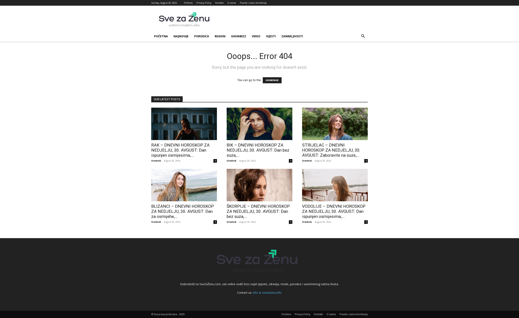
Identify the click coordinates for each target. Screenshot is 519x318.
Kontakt (219, 2)
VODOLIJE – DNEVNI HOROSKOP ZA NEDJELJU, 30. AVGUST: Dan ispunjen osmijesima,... (334, 211)
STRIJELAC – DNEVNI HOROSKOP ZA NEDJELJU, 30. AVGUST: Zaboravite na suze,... (331, 150)
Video (256, 36)
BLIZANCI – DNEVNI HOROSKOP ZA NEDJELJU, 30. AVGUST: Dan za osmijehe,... (182, 211)
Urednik (156, 160)
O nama (231, 2)
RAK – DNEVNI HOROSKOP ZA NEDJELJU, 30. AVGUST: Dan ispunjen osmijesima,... (180, 150)
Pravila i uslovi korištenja (253, 2)
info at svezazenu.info (267, 292)
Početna (188, 2)
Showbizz (238, 36)
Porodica (201, 36)
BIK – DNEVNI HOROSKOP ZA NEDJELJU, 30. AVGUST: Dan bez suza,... (258, 150)
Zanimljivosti (292, 36)
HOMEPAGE (272, 80)
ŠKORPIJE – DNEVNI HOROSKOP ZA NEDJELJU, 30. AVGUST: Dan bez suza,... (258, 211)
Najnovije (181, 36)
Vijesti (271, 36)
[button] (363, 37)
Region (220, 36)
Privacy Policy (203, 2)
